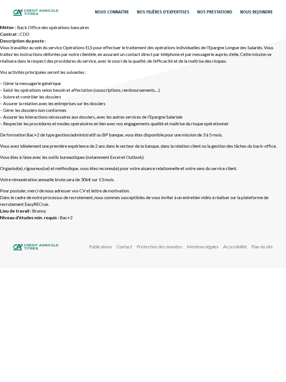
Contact (124, 246)
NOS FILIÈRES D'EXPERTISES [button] (163, 12)
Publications (100, 246)
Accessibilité (235, 246)
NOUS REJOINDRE (256, 12)
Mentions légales (203, 246)
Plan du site (262, 246)
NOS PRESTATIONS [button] (214, 12)
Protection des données (159, 246)
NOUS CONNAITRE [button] (112, 12)
